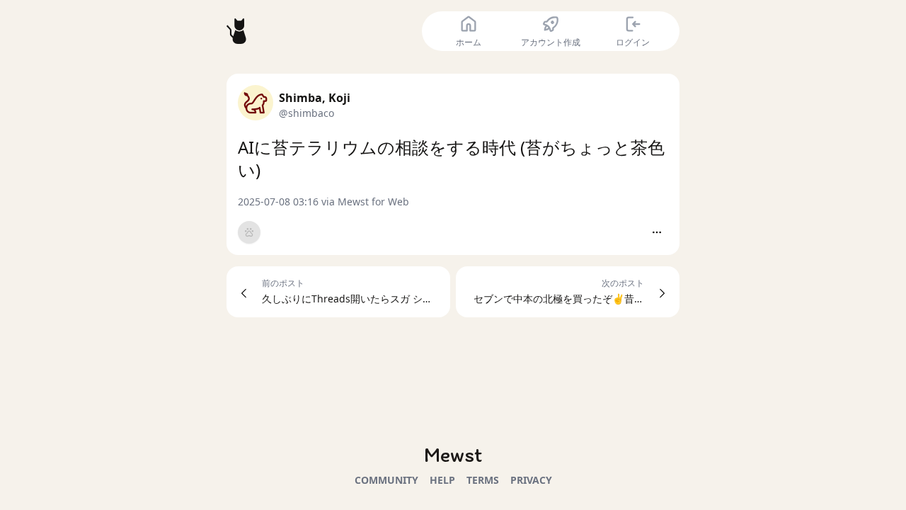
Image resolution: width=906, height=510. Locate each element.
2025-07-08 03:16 (278, 201)
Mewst (453, 454)
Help (442, 480)
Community (386, 480)
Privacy (531, 480)
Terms (482, 480)
